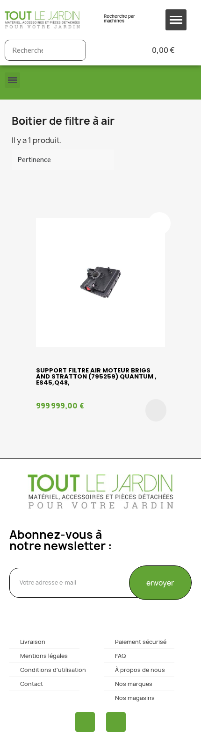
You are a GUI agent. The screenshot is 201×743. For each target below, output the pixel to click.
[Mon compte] (108, 50)
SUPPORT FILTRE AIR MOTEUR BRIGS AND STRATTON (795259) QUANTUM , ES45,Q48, (96, 376)
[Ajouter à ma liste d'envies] (159, 223)
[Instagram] (116, 722)
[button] (155, 410)
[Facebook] (85, 722)
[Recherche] (75, 50)
